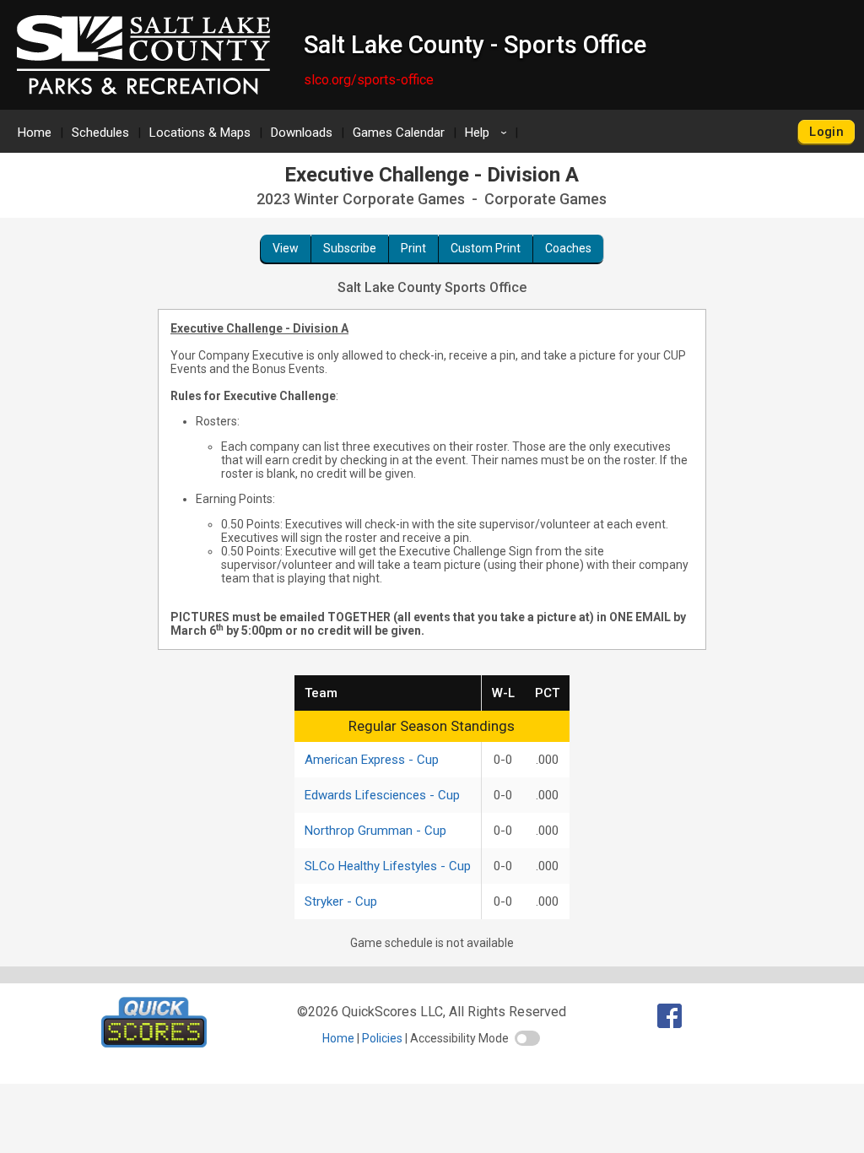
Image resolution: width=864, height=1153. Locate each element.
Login (826, 131)
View (286, 248)
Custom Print (486, 248)
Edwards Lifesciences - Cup (382, 795)
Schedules (100, 132)
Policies (382, 1038)
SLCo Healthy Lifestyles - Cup (388, 866)
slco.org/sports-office (369, 80)
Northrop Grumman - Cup (375, 830)
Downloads (301, 132)
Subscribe (349, 248)
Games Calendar (399, 132)
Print (413, 248)
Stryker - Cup (341, 901)
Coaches (568, 248)
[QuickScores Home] (154, 1043)
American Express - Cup (372, 759)
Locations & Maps (200, 132)
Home (34, 132)
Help (488, 132)
